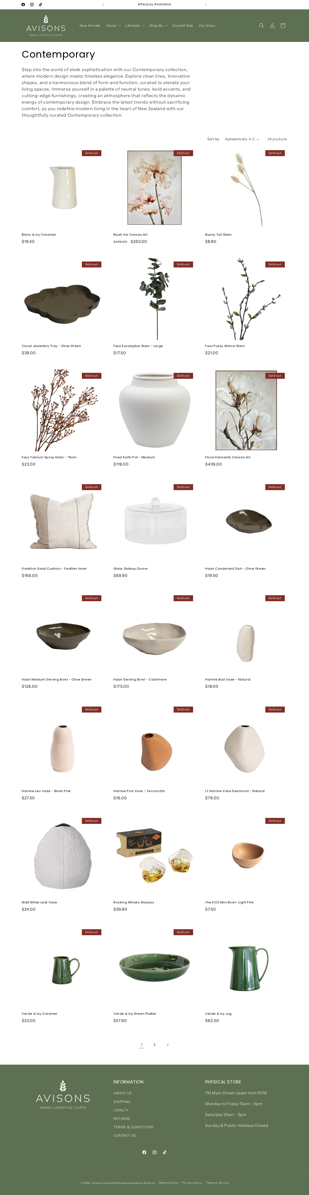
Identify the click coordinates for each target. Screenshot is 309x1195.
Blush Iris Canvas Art (130, 235)
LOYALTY (120, 1110)
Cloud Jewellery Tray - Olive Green (51, 346)
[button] (113, 25)
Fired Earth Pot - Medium (134, 457)
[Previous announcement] (103, 4)
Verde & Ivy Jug (218, 1014)
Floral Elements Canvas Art (228, 457)
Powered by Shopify (141, 1183)
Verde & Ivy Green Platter (134, 1014)
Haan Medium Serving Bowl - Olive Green (57, 680)
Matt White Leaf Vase (39, 903)
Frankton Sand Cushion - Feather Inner (54, 569)
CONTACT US (124, 1135)
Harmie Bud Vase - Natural (228, 680)
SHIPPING (122, 1102)
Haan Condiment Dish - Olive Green (235, 569)
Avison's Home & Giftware (109, 1183)
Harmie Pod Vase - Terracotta (139, 791)
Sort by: (213, 139)
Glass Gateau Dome (130, 569)
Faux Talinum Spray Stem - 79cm (49, 457)
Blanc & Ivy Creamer (39, 235)
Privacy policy (192, 1182)
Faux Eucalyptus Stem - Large (138, 346)
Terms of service (217, 1182)
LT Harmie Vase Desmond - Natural (235, 791)
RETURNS (121, 1118)
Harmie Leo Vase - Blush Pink (46, 791)
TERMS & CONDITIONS (133, 1127)
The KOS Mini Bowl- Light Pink (229, 903)
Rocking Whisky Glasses (133, 903)
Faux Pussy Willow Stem (225, 346)
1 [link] (141, 1044)
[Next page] (167, 1045)
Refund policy (168, 1182)
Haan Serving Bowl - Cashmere (140, 680)
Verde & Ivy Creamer (39, 1014)
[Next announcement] (206, 4)
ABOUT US (122, 1093)
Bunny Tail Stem (218, 235)
